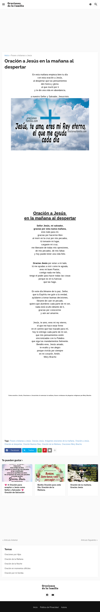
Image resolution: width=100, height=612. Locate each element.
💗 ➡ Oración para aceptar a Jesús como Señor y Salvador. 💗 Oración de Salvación (15, 489)
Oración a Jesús (82, 441)
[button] (3, 4)
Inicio (7, 56)
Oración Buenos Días (32, 444)
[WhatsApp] (39, 450)
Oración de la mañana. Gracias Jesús (81, 486)
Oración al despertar (13, 444)
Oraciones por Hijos (13, 554)
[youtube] (53, 595)
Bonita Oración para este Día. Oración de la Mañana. (49, 487)
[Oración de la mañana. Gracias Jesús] (83, 473)
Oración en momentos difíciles (17, 568)
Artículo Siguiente (88, 540)
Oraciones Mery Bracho (72, 444)
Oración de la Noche (13, 564)
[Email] (50, 450)
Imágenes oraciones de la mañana (59, 441)
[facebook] (47, 595)
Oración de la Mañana (51, 444)
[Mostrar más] (55, 450)
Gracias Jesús (38, 441)
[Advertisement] (50, 30)
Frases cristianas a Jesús (21, 56)
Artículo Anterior (11, 540)
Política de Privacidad (49, 607)
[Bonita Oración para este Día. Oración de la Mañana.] (50, 473)
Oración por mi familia (14, 573)
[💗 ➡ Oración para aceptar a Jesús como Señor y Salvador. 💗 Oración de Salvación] (17, 473)
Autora (64, 607)
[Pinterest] (44, 450)
